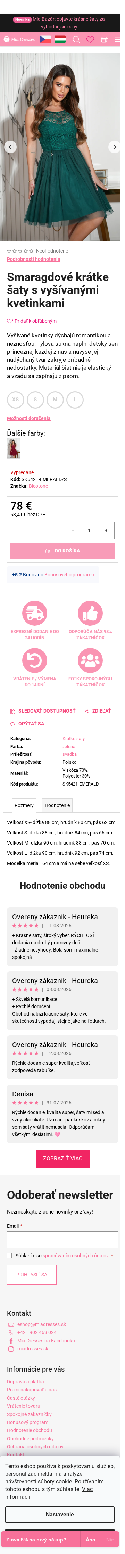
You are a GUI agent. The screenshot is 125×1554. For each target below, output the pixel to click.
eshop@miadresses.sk (41, 1324)
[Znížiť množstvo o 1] (72, 530)
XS (15, 399)
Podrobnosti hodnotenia (33, 259)
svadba (69, 754)
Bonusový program (27, 1422)
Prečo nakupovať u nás (32, 1389)
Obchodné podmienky (30, 1438)
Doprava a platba (25, 1381)
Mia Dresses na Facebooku (46, 1340)
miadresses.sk (32, 1348)
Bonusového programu (69, 574)
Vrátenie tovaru (23, 1406)
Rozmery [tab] (24, 805)
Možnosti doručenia (29, 418)
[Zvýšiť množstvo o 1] (106, 530)
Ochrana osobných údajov (35, 1446)
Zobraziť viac (62, 1158)
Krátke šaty (73, 738)
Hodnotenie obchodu (63, 885)
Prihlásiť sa (31, 1274)
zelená (68, 746)
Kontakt (15, 1454)
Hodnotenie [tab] (57, 805)
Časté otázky (21, 1398)
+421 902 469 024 (37, 1332)
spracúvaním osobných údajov (75, 1255)
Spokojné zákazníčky (29, 1414)
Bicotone (38, 486)
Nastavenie (60, 1514)
